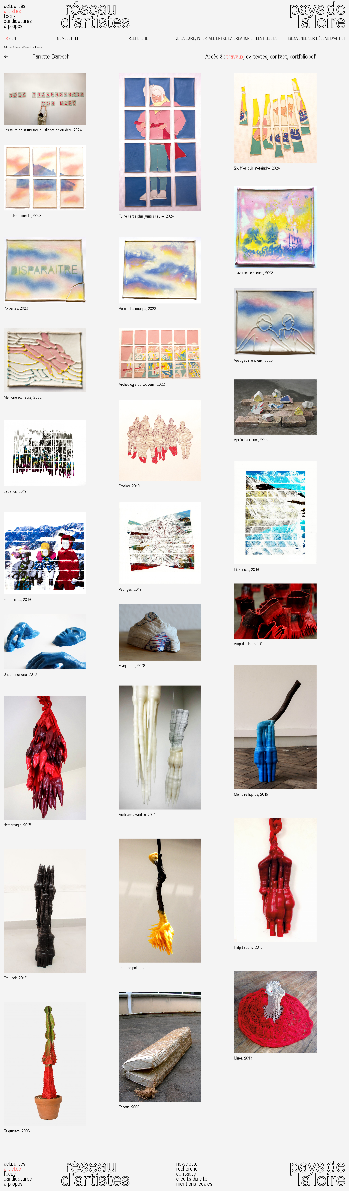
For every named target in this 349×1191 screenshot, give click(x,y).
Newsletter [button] (68, 38)
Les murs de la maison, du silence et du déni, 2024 (43, 130)
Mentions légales (194, 1183)
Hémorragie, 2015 (17, 825)
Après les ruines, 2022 (251, 440)
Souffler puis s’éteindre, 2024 (257, 168)
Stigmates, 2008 (17, 1131)
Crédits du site (191, 1178)
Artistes (12, 11)
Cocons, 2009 (129, 1107)
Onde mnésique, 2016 (20, 674)
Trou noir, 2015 (15, 978)
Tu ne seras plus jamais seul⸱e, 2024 (146, 216)
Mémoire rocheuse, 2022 (23, 397)
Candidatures (18, 21)
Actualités (14, 6)
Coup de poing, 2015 (134, 968)
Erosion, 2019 (129, 486)
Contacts (186, 1173)
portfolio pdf (303, 56)
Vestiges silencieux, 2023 (253, 360)
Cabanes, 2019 (15, 491)
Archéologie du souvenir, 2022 (142, 384)
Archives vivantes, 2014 (137, 815)
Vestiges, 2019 (130, 589)
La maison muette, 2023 (22, 216)
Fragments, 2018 (132, 666)
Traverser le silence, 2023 (253, 273)
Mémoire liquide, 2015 (251, 794)
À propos (13, 26)
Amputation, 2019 (248, 644)
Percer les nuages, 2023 (137, 308)
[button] (236, 56)
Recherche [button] (138, 38)
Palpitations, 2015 (248, 947)
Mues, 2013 (243, 1058)
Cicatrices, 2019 (246, 569)
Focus (10, 16)
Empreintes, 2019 (17, 599)
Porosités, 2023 (16, 308)
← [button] (6, 56)
